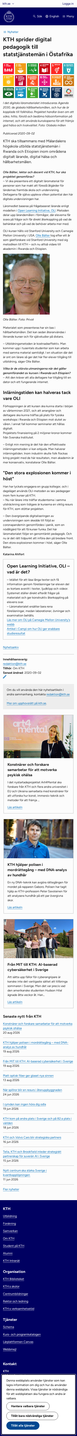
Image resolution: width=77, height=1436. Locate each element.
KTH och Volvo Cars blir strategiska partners (32, 1137)
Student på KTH (13, 1246)
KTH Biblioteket (13, 1279)
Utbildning (10, 1216)
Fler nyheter (11, 1189)
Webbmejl (9, 1349)
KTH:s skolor (11, 1286)
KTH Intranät (11, 1260)
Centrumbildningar (15, 1294)
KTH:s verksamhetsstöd (18, 1308)
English (54, 16)
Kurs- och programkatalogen (22, 1334)
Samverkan (10, 1231)
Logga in (68, 3)
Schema (8, 1327)
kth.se (6, 3)
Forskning (9, 1223)
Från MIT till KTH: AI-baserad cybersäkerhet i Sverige (38, 1061)
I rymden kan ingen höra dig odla (24, 1104)
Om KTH (8, 1238)
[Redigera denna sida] (4, 676)
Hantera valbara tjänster (28, 1406)
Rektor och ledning (15, 1301)
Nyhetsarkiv (11, 647)
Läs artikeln (14, 807)
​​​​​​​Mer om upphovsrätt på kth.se (26, 703)
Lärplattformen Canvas (18, 1342)
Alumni (8, 1253)
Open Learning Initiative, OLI (37, 210)
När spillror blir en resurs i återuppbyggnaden (32, 1090)
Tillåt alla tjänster (23, 1425)
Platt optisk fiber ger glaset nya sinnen (28, 1075)
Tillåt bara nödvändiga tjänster (32, 1416)
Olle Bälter (43, 235)
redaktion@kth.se (14, 664)
